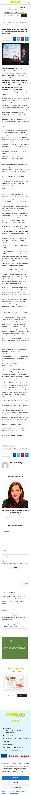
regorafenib (23, 448)
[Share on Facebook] (14, 39)
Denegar (15, 782)
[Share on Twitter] (18, 39)
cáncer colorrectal (8, 445)
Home (3, 22)
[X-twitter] (15, 721)
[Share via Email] (27, 39)
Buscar (4, 581)
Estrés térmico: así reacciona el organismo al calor (15, 631)
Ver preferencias (15, 787)
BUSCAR (24, 15)
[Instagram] (18, 721)
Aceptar (15, 778)
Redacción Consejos (17, 463)
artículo (10, 22)
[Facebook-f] (13, 721)
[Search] (29, 2)
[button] (28, 760)
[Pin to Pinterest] (22, 39)
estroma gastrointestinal (10, 448)
